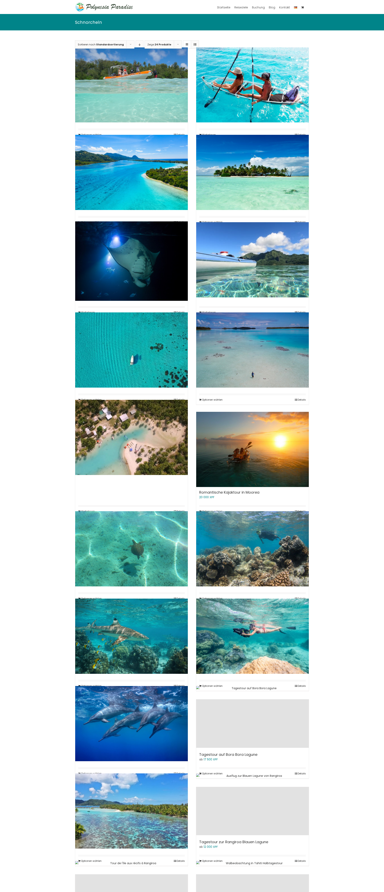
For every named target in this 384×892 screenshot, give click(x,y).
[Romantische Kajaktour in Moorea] (252, 449)
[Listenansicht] (195, 44)
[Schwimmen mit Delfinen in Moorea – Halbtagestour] (131, 723)
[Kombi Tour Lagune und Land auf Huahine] (131, 172)
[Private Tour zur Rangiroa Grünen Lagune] (131, 437)
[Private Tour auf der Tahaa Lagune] (131, 350)
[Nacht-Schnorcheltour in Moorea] (131, 261)
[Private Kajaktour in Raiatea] (252, 260)
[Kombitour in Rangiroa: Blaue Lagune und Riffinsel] (252, 172)
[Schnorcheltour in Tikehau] (131, 636)
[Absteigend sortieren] (139, 44)
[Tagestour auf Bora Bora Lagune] (252, 723)
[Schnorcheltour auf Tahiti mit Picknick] (131, 549)
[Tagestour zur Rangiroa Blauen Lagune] (252, 811)
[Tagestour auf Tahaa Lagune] (131, 811)
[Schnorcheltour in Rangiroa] (252, 549)
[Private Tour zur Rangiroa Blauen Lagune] (252, 350)
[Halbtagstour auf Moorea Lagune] (131, 85)
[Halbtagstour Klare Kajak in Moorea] (252, 85)
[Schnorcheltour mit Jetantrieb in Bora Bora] (252, 636)
